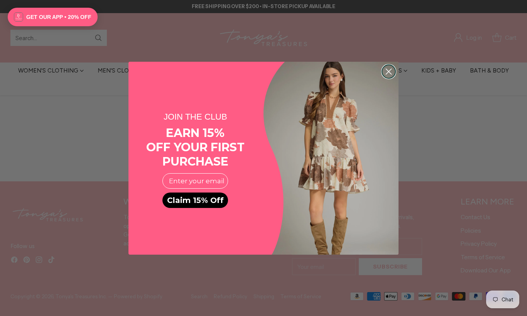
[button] (53, 17)
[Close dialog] (388, 71)
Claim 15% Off (195, 200)
